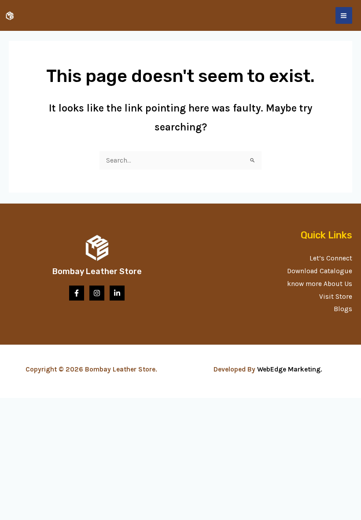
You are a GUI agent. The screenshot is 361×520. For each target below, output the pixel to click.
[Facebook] (76, 293)
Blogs (343, 309)
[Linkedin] (117, 293)
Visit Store (335, 297)
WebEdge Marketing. (291, 369)
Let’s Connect (330, 258)
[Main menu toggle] (343, 15)
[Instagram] (96, 293)
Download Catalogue (319, 271)
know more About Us (319, 284)
